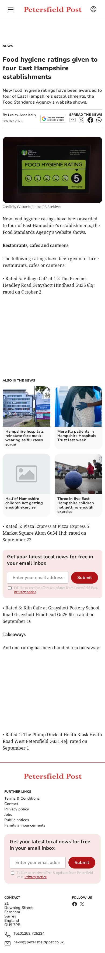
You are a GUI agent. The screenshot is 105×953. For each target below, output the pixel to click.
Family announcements (24, 825)
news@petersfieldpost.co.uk (38, 942)
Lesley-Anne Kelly (22, 115)
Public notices (16, 820)
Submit (84, 578)
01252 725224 (32, 933)
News (8, 46)
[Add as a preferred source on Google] (53, 119)
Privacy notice (25, 592)
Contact (11, 803)
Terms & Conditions (22, 798)
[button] (10, 9)
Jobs (8, 814)
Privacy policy (16, 809)
